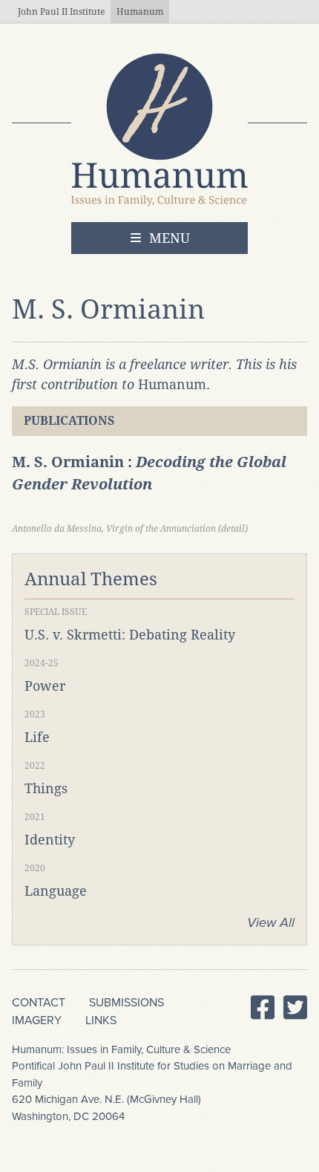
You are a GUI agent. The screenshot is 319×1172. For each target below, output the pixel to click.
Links (100, 1020)
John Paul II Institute (61, 12)
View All (271, 922)
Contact (38, 1002)
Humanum (139, 12)
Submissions (126, 1002)
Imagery (37, 1020)
